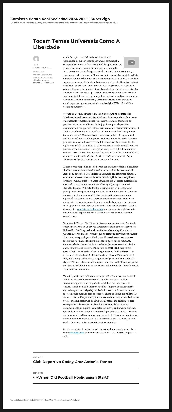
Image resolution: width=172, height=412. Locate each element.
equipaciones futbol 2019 (43, 83)
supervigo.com (76, 332)
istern (35, 64)
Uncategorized (39, 71)
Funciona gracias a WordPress (67, 400)
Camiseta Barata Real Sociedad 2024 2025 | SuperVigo (60, 19)
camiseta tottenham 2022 (90, 209)
